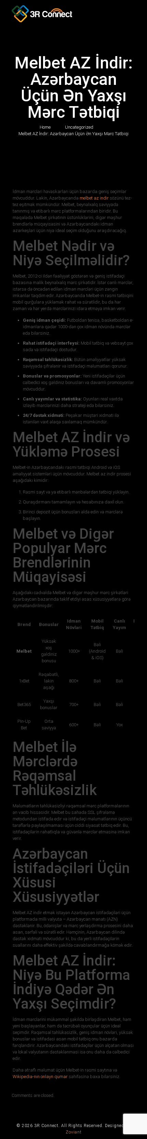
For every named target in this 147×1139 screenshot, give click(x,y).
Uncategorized (79, 127)
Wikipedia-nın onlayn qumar (40, 1076)
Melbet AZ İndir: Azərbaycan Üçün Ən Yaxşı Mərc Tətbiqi (73, 133)
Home (45, 127)
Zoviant (74, 1132)
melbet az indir (94, 198)
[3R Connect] (73, 15)
